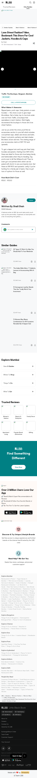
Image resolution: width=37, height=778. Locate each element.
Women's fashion (16, 696)
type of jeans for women (16, 683)
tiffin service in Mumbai (15, 581)
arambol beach (21, 635)
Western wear (27, 696)
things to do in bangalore (9, 618)
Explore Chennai (7, 624)
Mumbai (8, 696)
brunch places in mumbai (18, 597)
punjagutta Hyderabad (20, 655)
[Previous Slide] (2, 69)
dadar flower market (14, 601)
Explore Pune (5, 641)
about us (4, 718)
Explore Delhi (5, 668)
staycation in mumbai (21, 593)
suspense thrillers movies (9, 679)
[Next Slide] (34, 69)
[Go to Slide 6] (21, 89)
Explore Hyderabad (8, 650)
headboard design (13, 689)
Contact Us (4, 724)
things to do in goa (7, 635)
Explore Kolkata (6, 659)
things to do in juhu (15, 603)
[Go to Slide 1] (15, 89)
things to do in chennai (9, 626)
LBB (2, 696)
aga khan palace (6, 644)
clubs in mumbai (21, 583)
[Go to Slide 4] (19, 89)
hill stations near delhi (22, 670)
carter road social (14, 609)
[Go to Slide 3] (17, 89)
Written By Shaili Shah (12, 206)
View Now (18, 467)
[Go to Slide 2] (16, 89)
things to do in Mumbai (22, 605)
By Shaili (4, 42)
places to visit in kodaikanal (22, 620)
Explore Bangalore (7, 615)
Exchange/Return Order (8, 731)
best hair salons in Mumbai (16, 587)
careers (3, 721)
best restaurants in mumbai (19, 591)
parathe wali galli (7, 670)
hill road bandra (15, 589)
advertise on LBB (6, 727)
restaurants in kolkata (15, 664)
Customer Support (7, 737)
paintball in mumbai (16, 595)
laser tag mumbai (14, 599)
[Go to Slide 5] (20, 89)
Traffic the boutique (9, 697)
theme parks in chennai (18, 628)
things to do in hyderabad (10, 653)
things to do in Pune (13, 646)
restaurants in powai (8, 579)
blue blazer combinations (16, 681)
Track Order (5, 734)
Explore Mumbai (6, 576)
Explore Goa (5, 633)
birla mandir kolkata (7, 662)
